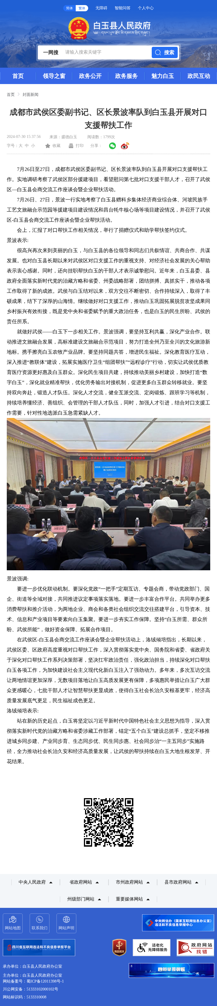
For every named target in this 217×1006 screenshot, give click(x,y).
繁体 (82, 8)
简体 (69, 8)
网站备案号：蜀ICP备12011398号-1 (33, 981)
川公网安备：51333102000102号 (30, 989)
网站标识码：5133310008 (24, 997)
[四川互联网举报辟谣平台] (171, 971)
